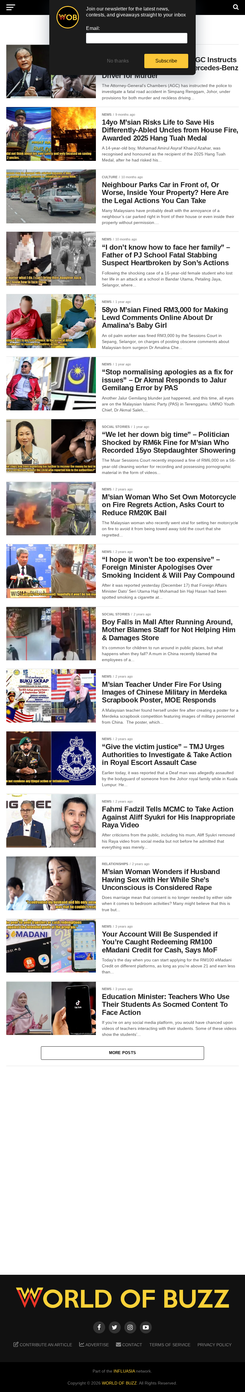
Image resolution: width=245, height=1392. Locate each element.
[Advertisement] (122, 1166)
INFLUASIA (124, 1371)
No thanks (118, 60)
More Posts (122, 1053)
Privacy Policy (214, 1344)
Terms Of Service (169, 1344)
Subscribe (166, 60)
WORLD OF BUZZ (119, 1383)
